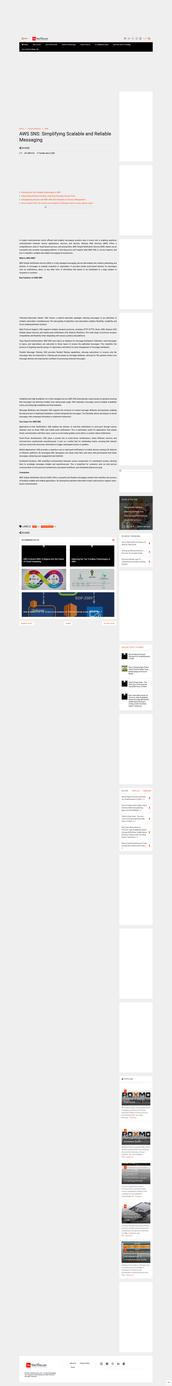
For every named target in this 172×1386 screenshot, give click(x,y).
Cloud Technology (69, 44)
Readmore (132, 1117)
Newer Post (27, 623)
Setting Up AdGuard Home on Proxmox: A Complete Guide (135, 1138)
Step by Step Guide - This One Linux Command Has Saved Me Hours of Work (138, 684)
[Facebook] (125, 38)
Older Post (109, 623)
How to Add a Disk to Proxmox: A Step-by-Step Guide (135, 1099)
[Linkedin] (129, 38)
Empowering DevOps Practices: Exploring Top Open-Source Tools (48, 196)
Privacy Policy (84, 1363)
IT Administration (102, 44)
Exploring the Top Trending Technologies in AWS (41, 192)
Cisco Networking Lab (30, 49)
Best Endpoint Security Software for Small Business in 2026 (139, 656)
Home (26, 44)
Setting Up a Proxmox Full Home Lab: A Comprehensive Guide (135, 1256)
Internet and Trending (121, 44)
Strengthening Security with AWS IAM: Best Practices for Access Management (53, 200)
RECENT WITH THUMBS (133, 647)
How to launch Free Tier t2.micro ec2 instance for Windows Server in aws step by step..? (57, 203)
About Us (73, 1363)
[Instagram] (133, 38)
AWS (46, 129)
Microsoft (37, 44)
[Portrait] (140, 38)
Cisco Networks (51, 44)
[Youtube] (137, 38)
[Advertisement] (86, 18)
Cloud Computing (34, 129)
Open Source (85, 44)
